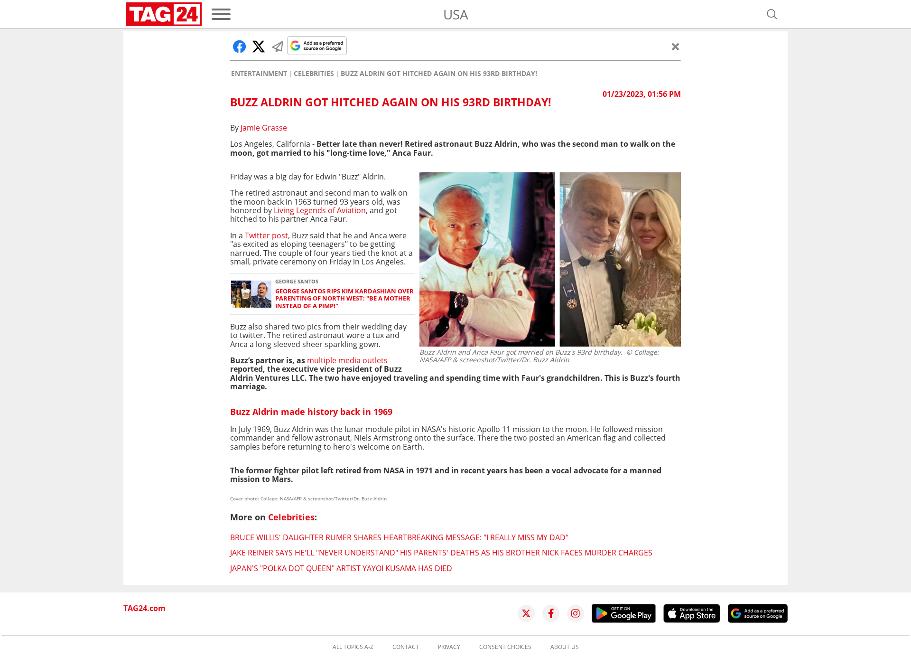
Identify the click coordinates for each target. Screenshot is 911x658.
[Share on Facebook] (239, 46)
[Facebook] (550, 613)
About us (564, 647)
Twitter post (266, 235)
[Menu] (221, 14)
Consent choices (505, 647)
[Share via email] (277, 46)
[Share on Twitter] (258, 46)
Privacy (449, 647)
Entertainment (259, 73)
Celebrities (314, 73)
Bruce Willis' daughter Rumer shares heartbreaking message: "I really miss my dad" (399, 537)
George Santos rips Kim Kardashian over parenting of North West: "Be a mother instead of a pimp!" (344, 299)
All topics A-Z (353, 647)
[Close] (675, 46)
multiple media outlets (347, 360)
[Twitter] (526, 613)
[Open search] (772, 14)
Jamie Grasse (264, 127)
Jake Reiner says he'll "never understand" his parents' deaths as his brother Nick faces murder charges (441, 552)
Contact (405, 647)
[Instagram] (575, 613)
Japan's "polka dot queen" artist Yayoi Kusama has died (341, 568)
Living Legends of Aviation (320, 210)
